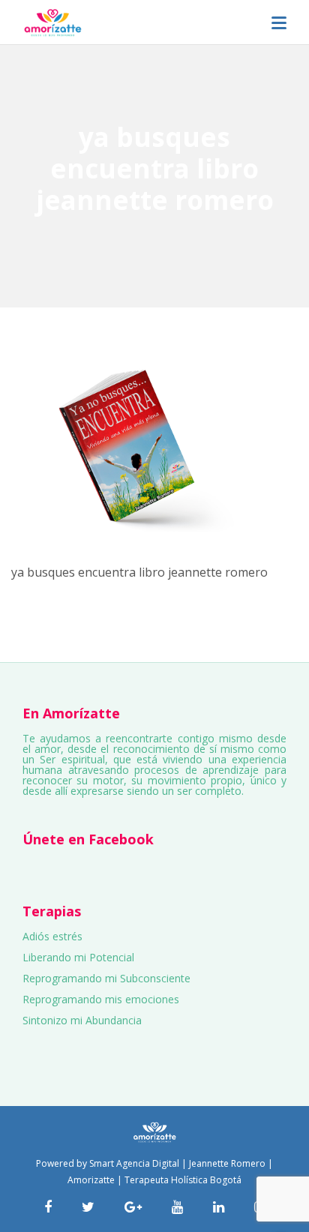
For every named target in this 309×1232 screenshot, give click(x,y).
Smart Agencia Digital (134, 1163)
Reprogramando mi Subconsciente (106, 978)
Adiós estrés (52, 936)
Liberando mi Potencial (78, 957)
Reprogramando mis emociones (100, 999)
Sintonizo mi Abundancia (82, 1020)
